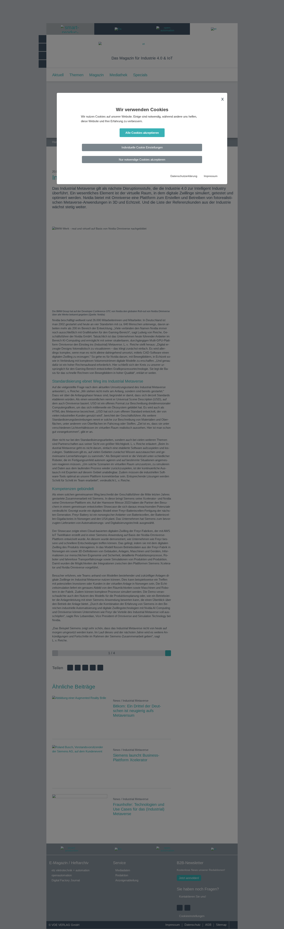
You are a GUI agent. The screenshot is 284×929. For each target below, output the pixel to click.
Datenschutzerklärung (183, 176)
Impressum (211, 176)
